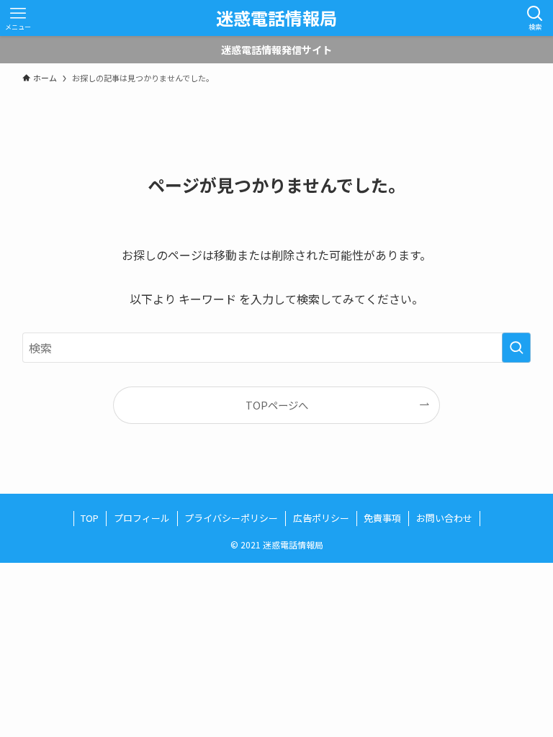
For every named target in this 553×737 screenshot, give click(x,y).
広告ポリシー (321, 518)
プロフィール (142, 518)
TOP (90, 518)
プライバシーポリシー (231, 518)
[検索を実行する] (516, 348)
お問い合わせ (444, 518)
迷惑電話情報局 (276, 18)
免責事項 (382, 518)
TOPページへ (277, 404)
